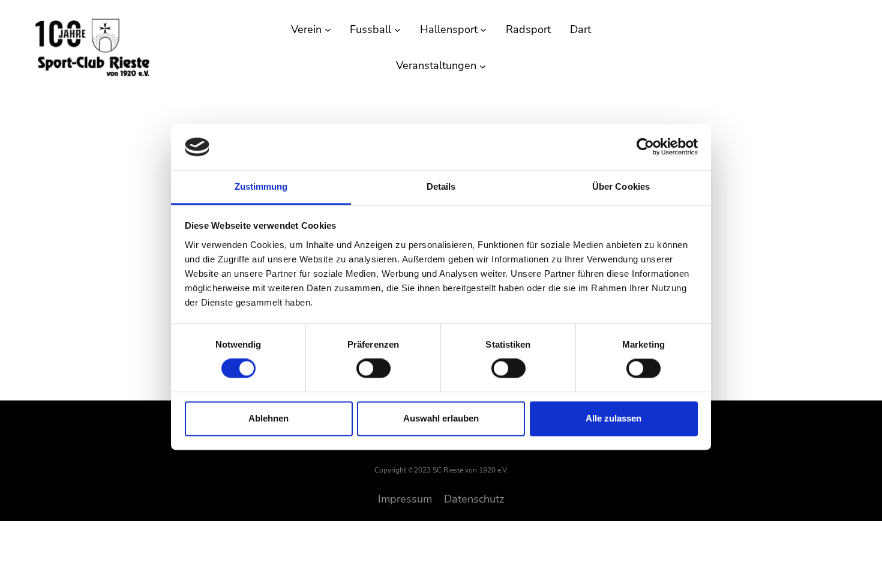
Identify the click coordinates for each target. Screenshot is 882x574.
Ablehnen (268, 418)
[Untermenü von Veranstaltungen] (482, 65)
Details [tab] (441, 186)
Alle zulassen (613, 418)
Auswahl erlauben (441, 418)
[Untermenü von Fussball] (397, 29)
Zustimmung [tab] (261, 186)
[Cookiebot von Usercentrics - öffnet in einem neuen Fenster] (645, 147)
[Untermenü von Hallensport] (483, 29)
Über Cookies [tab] (621, 186)
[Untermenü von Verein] (328, 29)
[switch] (373, 368)
